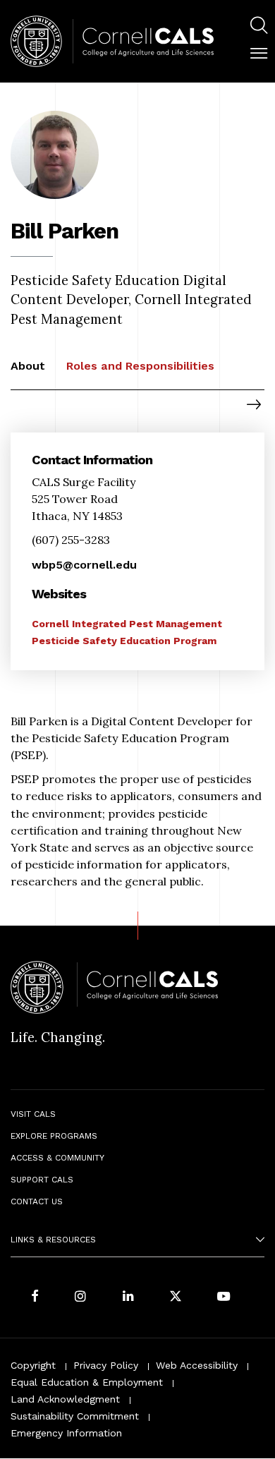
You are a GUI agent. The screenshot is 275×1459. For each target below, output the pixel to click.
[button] (258, 53)
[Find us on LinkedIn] (128, 1297)
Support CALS (42, 1180)
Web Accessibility (197, 1365)
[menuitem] (258, 27)
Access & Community (57, 1158)
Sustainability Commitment (75, 1416)
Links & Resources (53, 1240)
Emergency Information (66, 1433)
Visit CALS (33, 1114)
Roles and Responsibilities (140, 366)
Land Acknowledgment (65, 1399)
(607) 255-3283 (71, 540)
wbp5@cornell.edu (84, 564)
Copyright (33, 1365)
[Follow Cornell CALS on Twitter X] (175, 1297)
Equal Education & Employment (87, 1382)
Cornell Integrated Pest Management (127, 623)
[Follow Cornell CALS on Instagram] (80, 1297)
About (28, 366)
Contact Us (37, 1201)
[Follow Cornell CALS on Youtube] (223, 1297)
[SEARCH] (258, 25)
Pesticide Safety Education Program (124, 640)
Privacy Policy (105, 1365)
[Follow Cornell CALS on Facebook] (35, 1297)
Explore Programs (54, 1136)
